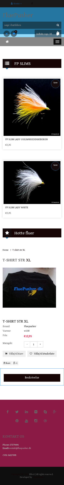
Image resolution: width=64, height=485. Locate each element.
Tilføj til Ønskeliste (44, 353)
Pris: (5, 335)
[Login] (7, 34)
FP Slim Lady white (16, 207)
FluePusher (18, 15)
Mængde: (7, 343)
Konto (16, 3)
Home (6, 250)
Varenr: (7, 330)
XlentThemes (38, 477)
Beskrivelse (32, 377)
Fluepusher (30, 326)
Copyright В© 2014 (20, 474)
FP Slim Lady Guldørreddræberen (26, 139)
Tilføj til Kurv (16, 353)
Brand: (6, 326)
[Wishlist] (14, 34)
